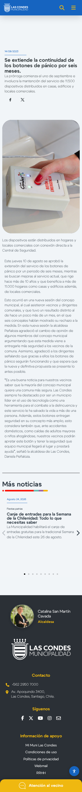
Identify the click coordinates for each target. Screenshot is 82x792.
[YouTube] (40, 718)
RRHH (41, 773)
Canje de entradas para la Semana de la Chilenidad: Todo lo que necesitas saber (39, 518)
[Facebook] (22, 718)
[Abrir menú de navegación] (73, 8)
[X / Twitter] (31, 718)
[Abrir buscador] (62, 8)
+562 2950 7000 (25, 684)
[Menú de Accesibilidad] (74, 771)
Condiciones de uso (41, 752)
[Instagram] (50, 718)
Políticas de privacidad (41, 759)
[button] (4, 533)
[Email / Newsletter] (58, 718)
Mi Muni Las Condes (41, 745)
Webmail (41, 766)
